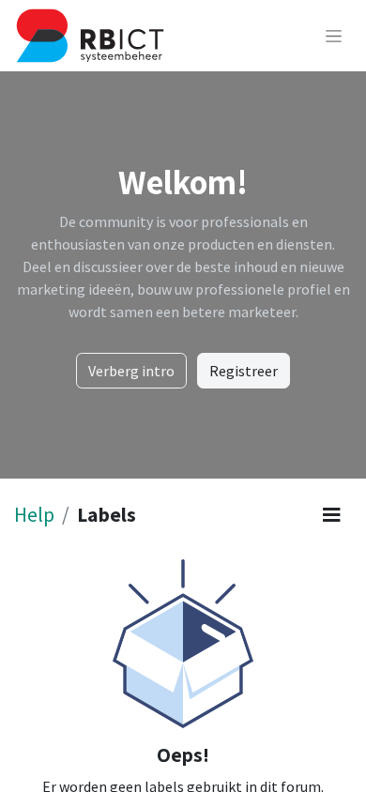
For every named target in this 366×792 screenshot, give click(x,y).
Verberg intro (131, 370)
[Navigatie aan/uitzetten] (333, 35)
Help (34, 514)
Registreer (243, 370)
